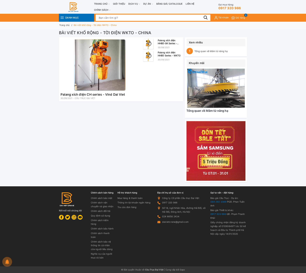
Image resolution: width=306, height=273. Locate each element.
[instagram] (74, 217)
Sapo (182, 269)
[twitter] (67, 217)
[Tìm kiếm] (205, 17)
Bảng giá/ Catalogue (169, 3)
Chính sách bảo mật (101, 198)
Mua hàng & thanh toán (129, 198)
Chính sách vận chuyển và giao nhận (102, 204)
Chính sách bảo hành (102, 228)
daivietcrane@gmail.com (175, 221)
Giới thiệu (119, 3)
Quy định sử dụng (100, 215)
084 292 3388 (218, 201)
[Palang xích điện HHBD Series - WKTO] (148, 56)
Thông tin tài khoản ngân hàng (133, 202)
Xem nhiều (196, 42)
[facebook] (61, 217)
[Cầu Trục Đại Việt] (215, 151)
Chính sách (101, 9)
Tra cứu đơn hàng (127, 207)
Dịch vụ (133, 3)
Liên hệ (190, 3)
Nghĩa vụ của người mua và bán (101, 255)
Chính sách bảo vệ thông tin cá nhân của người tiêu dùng (102, 245)
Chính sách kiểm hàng (100, 222)
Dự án (147, 3)
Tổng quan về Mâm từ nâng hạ (211, 51)
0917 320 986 (229, 6)
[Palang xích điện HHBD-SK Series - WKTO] (148, 44)
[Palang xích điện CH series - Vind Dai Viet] (100, 65)
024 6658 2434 (170, 216)
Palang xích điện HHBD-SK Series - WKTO (167, 43)
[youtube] (80, 217)
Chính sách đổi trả (100, 211)
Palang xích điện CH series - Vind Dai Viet (93, 94)
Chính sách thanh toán (100, 235)
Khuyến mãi (196, 63)
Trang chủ (101, 3)
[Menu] (62, 17)
